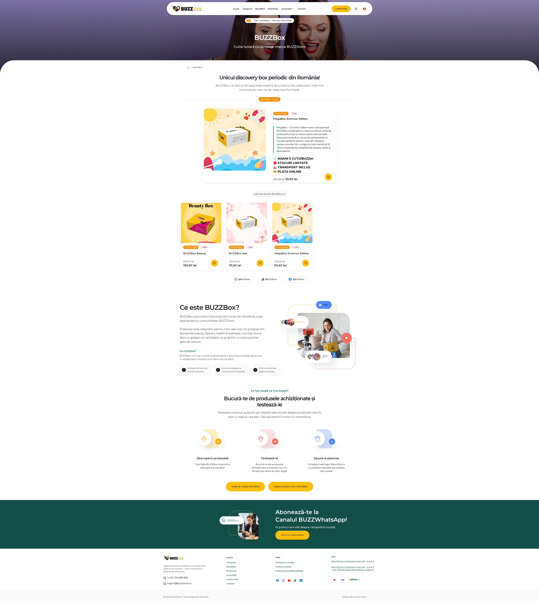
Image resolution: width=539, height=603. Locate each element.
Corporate (286, 9)
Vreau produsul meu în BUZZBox (291, 486)
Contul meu (341, 8)
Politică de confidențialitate (289, 571)
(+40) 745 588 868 (177, 577)
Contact (302, 9)
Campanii (247, 9)
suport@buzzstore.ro (179, 583)
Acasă (236, 9)
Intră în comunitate (292, 535)
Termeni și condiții (284, 562)
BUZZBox (260, 9)
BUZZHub (273, 9)
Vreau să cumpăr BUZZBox (245, 486)
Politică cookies (283, 566)
